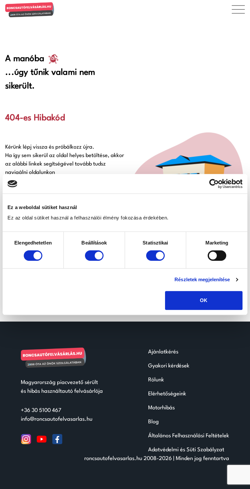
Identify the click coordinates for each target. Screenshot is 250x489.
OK (203, 300)
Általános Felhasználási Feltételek (188, 436)
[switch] (94, 255)
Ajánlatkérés (163, 352)
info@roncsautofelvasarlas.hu (56, 419)
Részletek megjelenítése (202, 279)
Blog (153, 422)
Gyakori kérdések (168, 366)
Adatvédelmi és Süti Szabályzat (186, 450)
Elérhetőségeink (167, 394)
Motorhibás (161, 408)
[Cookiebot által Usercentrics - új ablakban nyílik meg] (214, 184)
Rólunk (156, 380)
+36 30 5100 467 (41, 410)
